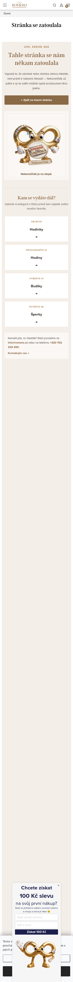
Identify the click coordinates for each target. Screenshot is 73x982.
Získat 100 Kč (36, 932)
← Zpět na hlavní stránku (36, 100)
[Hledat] (54, 5)
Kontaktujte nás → (18, 353)
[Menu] (5, 5)
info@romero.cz (18, 343)
